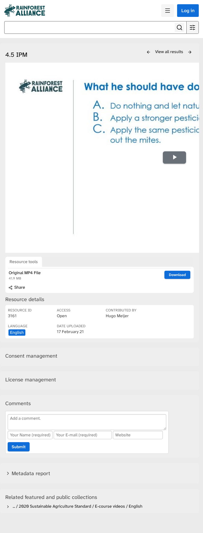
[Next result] (190, 52)
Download (177, 274)
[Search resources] (179, 27)
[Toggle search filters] (192, 27)
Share (19, 287)
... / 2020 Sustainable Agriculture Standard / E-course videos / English (76, 506)
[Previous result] (149, 52)
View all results (169, 51)
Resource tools (24, 261)
